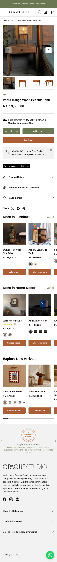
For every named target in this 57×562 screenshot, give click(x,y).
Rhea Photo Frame (12, 391)
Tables (12, 21)
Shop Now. (41, 4)
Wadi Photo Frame (12, 320)
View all (50, 217)
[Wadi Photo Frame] (14, 305)
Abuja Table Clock (37, 320)
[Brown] (15, 402)
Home (5, 21)
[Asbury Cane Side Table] (39, 234)
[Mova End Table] (39, 376)
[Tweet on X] (12, 208)
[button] (52, 12)
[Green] (35, 331)
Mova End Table (36, 391)
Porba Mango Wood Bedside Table (29, 21)
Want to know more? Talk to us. (16, 166)
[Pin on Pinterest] (24, 208)
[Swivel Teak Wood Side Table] (14, 234)
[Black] (10, 335)
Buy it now (28, 140)
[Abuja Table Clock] (39, 305)
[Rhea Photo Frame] (14, 376)
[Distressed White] (35, 264)
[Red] (40, 331)
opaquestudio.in (14, 555)
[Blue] (20, 402)
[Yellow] (45, 331)
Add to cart (38, 131)
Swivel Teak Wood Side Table (12, 251)
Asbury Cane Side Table (37, 251)
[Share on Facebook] (18, 208)
